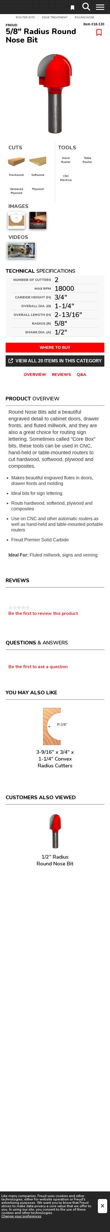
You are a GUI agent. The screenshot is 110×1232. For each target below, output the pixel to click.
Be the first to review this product (43, 613)
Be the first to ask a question (38, 667)
